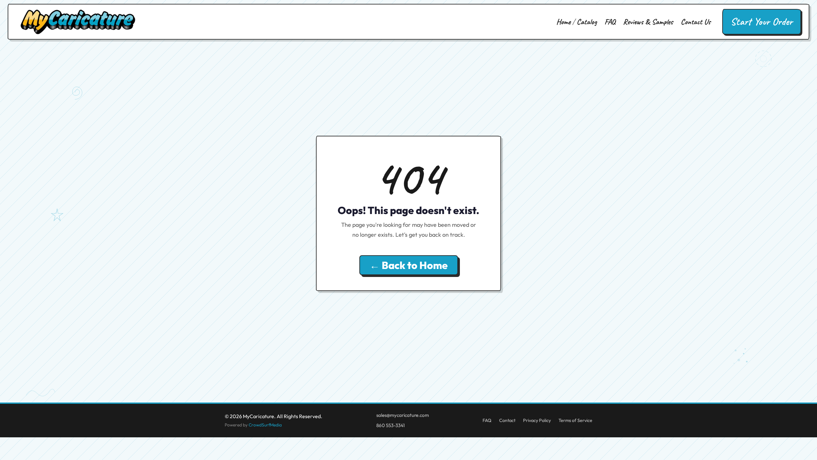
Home (563, 22)
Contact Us (696, 22)
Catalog (587, 22)
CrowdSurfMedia (265, 425)
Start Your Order (762, 21)
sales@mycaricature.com (402, 415)
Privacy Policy (537, 420)
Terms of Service (575, 420)
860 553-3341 (390, 425)
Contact (507, 420)
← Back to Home (409, 265)
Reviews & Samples (648, 22)
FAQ (609, 22)
